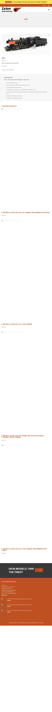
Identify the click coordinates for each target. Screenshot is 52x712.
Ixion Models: (21, 570)
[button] (49, 35)
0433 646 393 (5, 591)
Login (44, 5)
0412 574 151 (5, 593)
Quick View (27, 155)
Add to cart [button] (24, 155)
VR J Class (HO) (9, 69)
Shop (40, 570)
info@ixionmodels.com (7, 588)
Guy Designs (40, 622)
